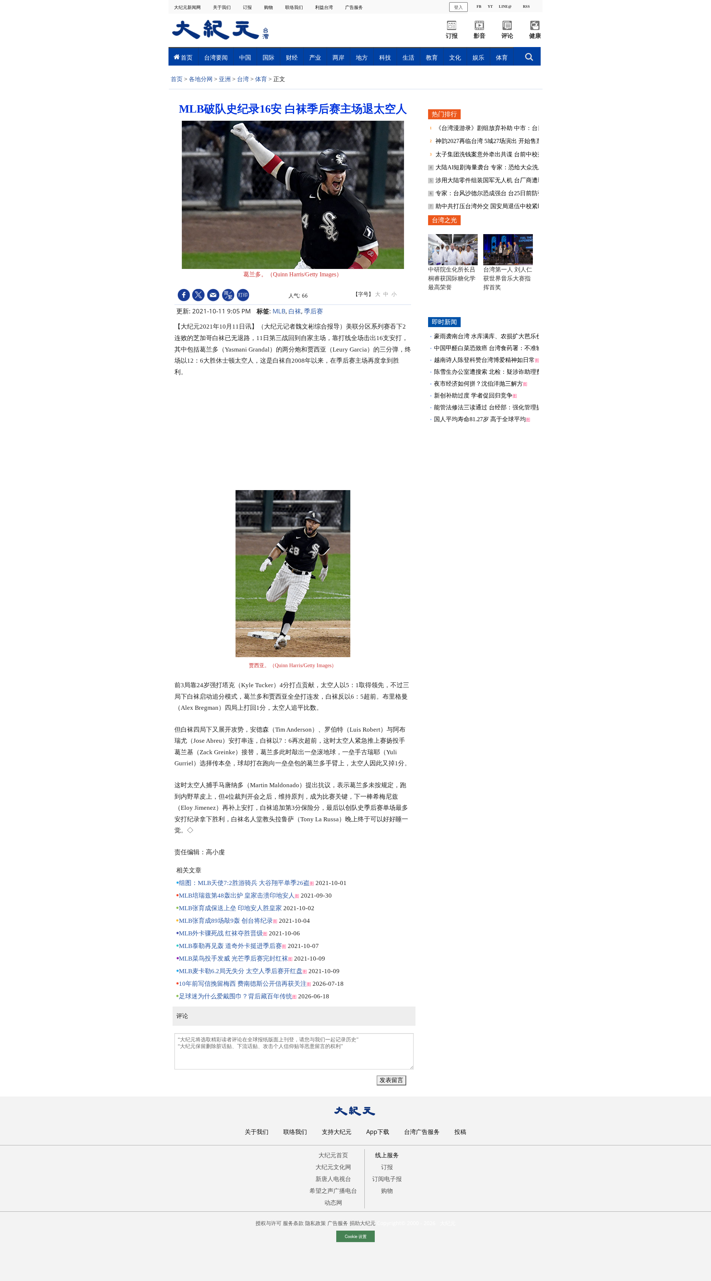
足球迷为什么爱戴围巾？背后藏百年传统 (235, 996)
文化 (455, 57)
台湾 (243, 79)
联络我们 (294, 7)
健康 (535, 36)
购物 (269, 7)
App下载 (377, 1132)
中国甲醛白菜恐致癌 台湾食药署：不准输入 (491, 348)
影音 (479, 36)
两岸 (338, 57)
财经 (292, 57)
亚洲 (225, 79)
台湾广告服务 (422, 1132)
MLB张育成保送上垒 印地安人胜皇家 (230, 908)
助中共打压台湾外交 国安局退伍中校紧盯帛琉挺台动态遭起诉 (516, 206)
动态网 (333, 1202)
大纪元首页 (333, 1155)
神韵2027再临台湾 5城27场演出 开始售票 (489, 141)
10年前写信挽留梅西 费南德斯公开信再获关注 (243, 983)
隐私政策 (315, 1223)
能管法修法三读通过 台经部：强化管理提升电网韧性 (503, 407)
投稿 (460, 1132)
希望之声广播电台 (333, 1191)
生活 (408, 57)
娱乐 (478, 57)
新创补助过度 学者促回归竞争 (473, 395)
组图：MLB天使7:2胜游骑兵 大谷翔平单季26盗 (244, 882)
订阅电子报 (387, 1179)
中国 (245, 57)
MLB (279, 311)
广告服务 (354, 7)
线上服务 (387, 1155)
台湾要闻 (216, 57)
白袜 (294, 311)
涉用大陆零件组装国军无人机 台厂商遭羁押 (493, 180)
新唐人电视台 (333, 1179)
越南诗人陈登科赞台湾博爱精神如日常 (484, 360)
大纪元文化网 (333, 1167)
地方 (362, 57)
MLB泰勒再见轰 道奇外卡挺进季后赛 (230, 945)
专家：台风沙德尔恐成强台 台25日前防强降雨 (496, 193)
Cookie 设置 (356, 1236)
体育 (502, 57)
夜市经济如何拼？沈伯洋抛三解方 (478, 383)
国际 (268, 57)
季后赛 (313, 311)
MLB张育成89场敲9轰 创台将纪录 (226, 920)
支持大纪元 (336, 1132)
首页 (187, 57)
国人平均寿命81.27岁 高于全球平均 (480, 419)
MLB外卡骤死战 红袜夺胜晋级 (221, 933)
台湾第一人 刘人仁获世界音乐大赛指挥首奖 (507, 278)
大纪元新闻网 (188, 7)
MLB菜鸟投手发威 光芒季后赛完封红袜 (233, 958)
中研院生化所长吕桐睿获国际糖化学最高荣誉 (451, 278)
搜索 (529, 55)
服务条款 (293, 1223)
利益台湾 (324, 7)
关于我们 (222, 7)
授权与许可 (268, 1223)
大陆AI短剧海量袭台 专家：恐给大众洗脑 (490, 167)
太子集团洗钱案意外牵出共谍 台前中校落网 (493, 154)
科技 (385, 57)
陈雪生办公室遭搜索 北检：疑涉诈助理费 (488, 372)
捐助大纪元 (362, 1223)
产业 (315, 57)
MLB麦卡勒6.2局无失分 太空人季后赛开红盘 (241, 971)
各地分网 (201, 79)
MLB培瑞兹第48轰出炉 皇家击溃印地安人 (237, 895)
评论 (507, 36)
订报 (248, 7)
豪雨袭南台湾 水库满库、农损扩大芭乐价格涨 (494, 336)
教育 (432, 57)
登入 (458, 7)
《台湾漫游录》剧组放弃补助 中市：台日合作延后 (502, 128)
